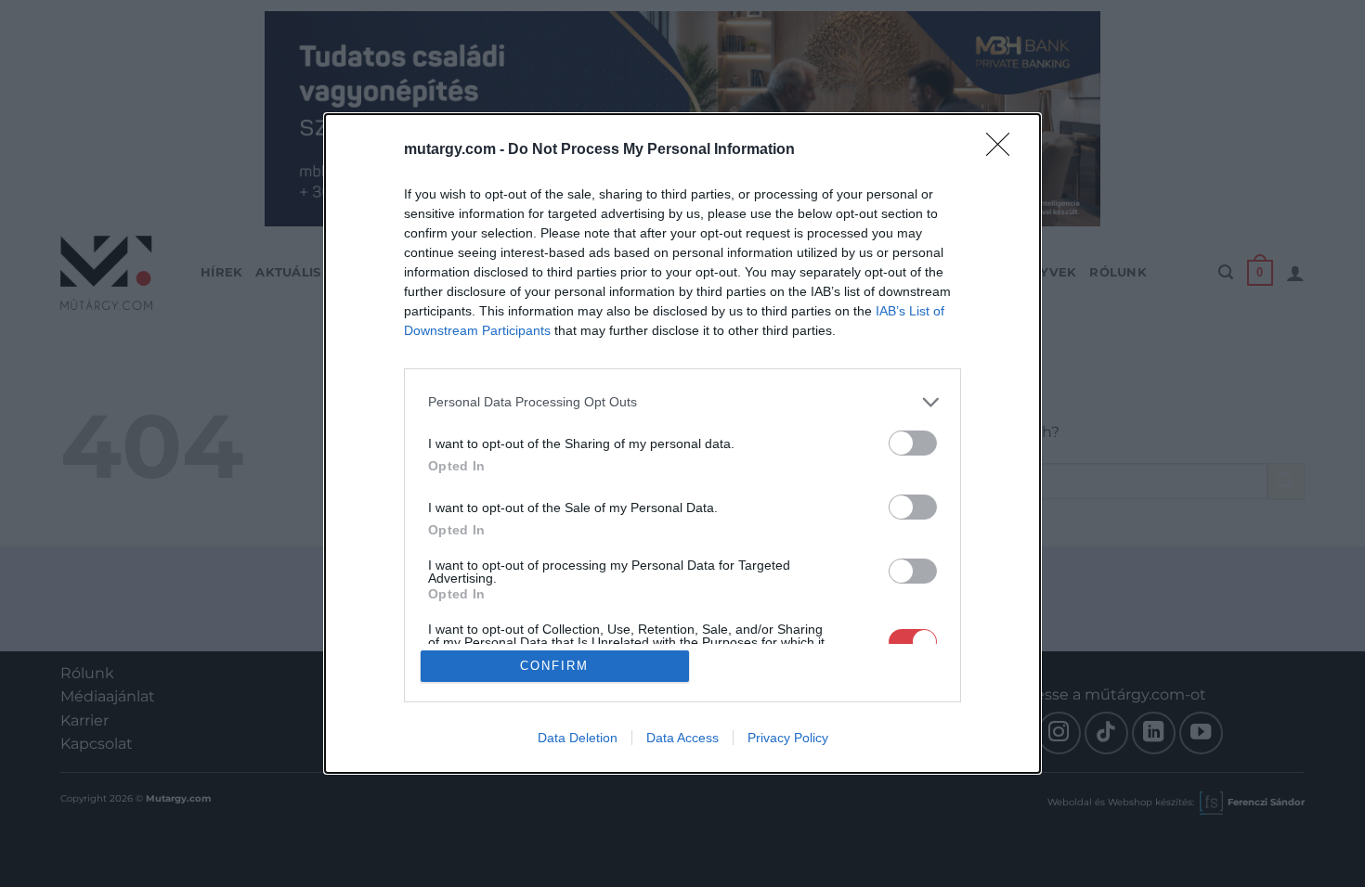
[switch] (913, 443)
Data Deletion (578, 737)
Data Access (682, 737)
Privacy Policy (788, 737)
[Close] (1003, 150)
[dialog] (682, 444)
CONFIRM (554, 666)
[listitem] (682, 402)
